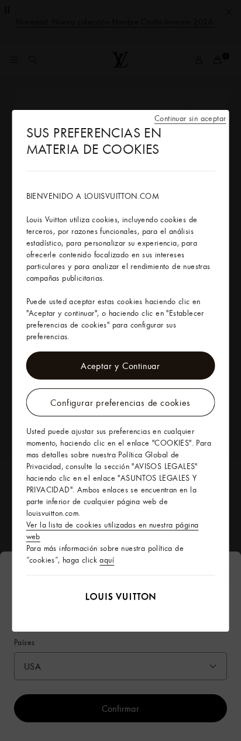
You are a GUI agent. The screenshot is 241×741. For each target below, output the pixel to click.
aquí (106, 559)
